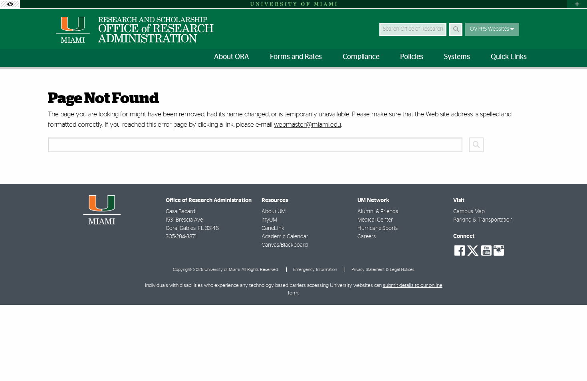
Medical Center (375, 220)
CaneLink (273, 228)
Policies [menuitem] (411, 57)
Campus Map (469, 211)
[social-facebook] (459, 251)
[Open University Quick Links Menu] (577, 4)
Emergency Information (315, 269)
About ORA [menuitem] (231, 57)
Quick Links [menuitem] (509, 57)
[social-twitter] (472, 250)
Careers (366, 237)
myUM (269, 220)
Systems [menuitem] (457, 57)
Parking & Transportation (483, 220)
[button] (569, 358)
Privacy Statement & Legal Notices (382, 269)
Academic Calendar (285, 237)
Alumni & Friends (377, 211)
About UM (274, 211)
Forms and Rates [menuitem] (296, 57)
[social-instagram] (499, 251)
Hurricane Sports (377, 228)
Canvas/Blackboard (285, 245)
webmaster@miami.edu (307, 124)
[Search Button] (455, 29)
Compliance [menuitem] (361, 57)
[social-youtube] (486, 251)
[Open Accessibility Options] (10, 4)
